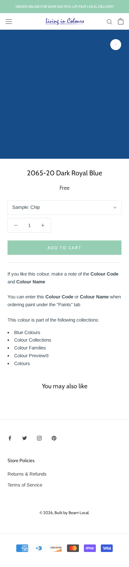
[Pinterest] (54, 438)
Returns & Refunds (27, 474)
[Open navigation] (9, 21)
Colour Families (30, 347)
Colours (22, 363)
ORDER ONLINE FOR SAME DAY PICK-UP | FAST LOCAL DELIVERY (65, 6)
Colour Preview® (31, 355)
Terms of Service (25, 484)
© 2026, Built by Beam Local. (64, 512)
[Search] (109, 21)
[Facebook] (10, 438)
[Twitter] (24, 438)
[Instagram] (39, 438)
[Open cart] (120, 21)
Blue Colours (27, 332)
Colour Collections (32, 340)
